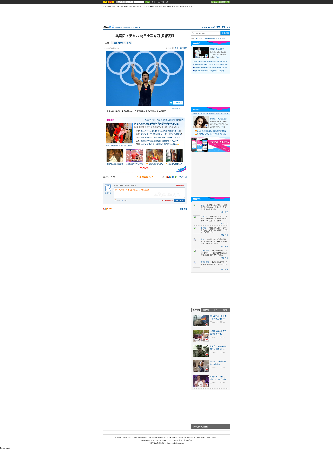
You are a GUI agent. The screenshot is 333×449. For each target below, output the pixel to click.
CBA (208, 27)
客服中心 (157, 437)
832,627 (215, 322)
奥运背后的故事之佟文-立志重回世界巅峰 (211, 134)
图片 (181, 120)
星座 (190, 7)
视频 (135, 7)
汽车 (156, 7)
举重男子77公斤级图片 (132, 27)
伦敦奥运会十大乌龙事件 (151, 137)
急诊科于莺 (205, 262)
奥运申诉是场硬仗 (217, 49)
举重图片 (119, 27)
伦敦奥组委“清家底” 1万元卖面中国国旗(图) (209, 71)
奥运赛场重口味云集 (175, 164)
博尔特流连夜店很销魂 (115, 164)
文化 (117, 7)
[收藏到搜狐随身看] (176, 177)
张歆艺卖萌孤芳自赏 (218, 119)
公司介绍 (192, 437)
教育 (173, 7)
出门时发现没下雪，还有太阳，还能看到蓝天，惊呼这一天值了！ (214, 264)
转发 (222, 212)
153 (223, 322)
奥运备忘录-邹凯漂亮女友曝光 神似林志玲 (211, 131)
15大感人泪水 (173, 127)
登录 (106, 193)
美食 (186, 7)
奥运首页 (148, 120)
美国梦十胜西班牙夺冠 (168, 123)
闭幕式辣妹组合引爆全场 (145, 123)
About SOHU (183, 437)
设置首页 (118, 437)
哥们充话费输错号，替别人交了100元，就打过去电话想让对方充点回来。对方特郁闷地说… (214, 253)
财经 (143, 7)
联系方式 (165, 437)
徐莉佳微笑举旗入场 (159, 127)
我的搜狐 (161, 2)
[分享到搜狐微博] (167, 177)
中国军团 (164, 120)
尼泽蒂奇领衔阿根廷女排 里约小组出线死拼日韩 (211, 64)
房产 (160, 7)
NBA (130, 7)
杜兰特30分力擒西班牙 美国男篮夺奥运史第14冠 (160, 131)
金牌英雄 (171, 120)
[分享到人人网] (173, 177)
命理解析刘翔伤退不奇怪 (134, 164)
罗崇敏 (203, 228)
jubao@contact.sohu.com (175, 443)
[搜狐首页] (108, 2)
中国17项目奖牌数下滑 (171, 137)
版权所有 (189, 440)
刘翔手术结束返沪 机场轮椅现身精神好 (119, 146)
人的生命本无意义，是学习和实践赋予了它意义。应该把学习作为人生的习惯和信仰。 (214, 230)
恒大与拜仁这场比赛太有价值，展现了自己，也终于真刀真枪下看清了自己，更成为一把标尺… (214, 219)
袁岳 (202, 205)
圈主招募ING (180, 185)
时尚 (165, 7)
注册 (153, 2)
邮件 (167, 2)
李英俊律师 (205, 251)
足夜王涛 (204, 216)
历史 (122, 7)
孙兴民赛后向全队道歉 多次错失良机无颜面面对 (211, 61)
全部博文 (215, 437)
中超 (213, 27)
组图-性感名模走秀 (142, 127)
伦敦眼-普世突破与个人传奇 (167, 141)
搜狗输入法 (126, 437)
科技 (152, 7)
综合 (228, 27)
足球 (223, 27)
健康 (169, 7)
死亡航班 (199, 38)
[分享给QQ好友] (170, 177)
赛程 (153, 120)
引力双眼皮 (222, 38)
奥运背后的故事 (222, 113)
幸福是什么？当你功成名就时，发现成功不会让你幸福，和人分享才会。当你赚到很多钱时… (214, 241)
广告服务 (150, 437)
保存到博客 (183, 48)
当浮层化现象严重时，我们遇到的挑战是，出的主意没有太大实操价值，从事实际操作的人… (214, 207)
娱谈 (139, 7)
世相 (147, 7)
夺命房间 (214, 38)
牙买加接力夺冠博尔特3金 (151, 134)
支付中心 (135, 437)
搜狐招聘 (142, 437)
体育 (126, 7)
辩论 (125, 200)
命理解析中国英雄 (148, 141)
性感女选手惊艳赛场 (156, 164)
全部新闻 (207, 437)
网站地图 (200, 437)
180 (223, 352)
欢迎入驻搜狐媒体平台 (221, 2)
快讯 (158, 120)
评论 (226, 212)
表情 (118, 200)
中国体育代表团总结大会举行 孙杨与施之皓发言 (211, 68)
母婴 (178, 7)
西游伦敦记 (205, 113)
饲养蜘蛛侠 (207, 38)
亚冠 (218, 27)
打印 (169, 48)
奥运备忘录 (213, 113)
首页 (104, 7)
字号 (176, 48)
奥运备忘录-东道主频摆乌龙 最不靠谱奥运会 (159, 144)
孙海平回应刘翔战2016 (172, 134)
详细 (218, 57)
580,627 (215, 352)
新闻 (109, 7)
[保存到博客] (182, 177)
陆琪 (202, 239)
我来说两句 (122, 43)
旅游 (182, 7)
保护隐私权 (173, 437)
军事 (113, 7)
